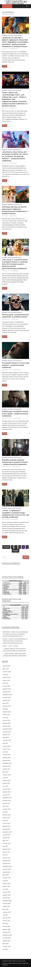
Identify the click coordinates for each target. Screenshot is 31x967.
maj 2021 (5, 846)
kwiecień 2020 (7, 883)
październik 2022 (7, 798)
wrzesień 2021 (6, 835)
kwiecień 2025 (7, 712)
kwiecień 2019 (6, 918)
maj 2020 (5, 881)
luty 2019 (5, 923)
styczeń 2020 (6, 892)
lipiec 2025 (6, 703)
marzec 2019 (6, 921)
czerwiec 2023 (7, 775)
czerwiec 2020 (7, 878)
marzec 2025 (6, 715)
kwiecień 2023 (6, 780)
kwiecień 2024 (7, 746)
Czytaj (4, 66)
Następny (15, 551)
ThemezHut (5, 965)
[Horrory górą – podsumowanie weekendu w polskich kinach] (15, 302)
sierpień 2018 (6, 941)
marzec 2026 (6, 680)
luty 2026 (5, 683)
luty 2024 (5, 752)
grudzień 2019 (6, 895)
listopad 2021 (6, 829)
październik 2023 (7, 763)
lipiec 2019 (5, 909)
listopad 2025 (6, 692)
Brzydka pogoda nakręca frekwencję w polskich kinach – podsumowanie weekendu (15, 462)
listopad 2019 (6, 898)
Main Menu (8, 6)
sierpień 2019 (6, 906)
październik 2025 (7, 695)
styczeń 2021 (6, 858)
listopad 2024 (6, 726)
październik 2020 (7, 866)
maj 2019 (5, 915)
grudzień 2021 (6, 826)
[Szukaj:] (15, 557)
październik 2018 (7, 935)
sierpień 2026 (6, 666)
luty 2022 (5, 820)
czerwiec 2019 (6, 912)
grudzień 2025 (7, 689)
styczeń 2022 (6, 823)
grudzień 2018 (6, 929)
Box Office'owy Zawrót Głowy (18, 961)
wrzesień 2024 (7, 732)
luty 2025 (5, 717)
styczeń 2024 (6, 755)
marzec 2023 (6, 783)
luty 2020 (5, 889)
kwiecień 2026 (7, 677)
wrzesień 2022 (7, 800)
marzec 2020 (6, 886)
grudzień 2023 (6, 757)
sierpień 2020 (6, 872)
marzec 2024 (6, 749)
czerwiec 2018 (6, 946)
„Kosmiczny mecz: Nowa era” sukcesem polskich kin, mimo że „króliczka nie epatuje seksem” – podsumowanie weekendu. (15, 156)
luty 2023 (5, 786)
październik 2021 (7, 832)
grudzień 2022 (7, 792)
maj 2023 (5, 778)
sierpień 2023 (6, 769)
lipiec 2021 (5, 840)
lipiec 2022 (6, 806)
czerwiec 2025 (7, 706)
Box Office (10, 36)
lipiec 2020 (6, 875)
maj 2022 (5, 812)
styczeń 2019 (6, 926)
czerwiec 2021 (6, 843)
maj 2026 (5, 675)
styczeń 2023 (6, 789)
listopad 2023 (6, 760)
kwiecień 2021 (6, 849)
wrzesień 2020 (7, 869)
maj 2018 (5, 949)
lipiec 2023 (6, 772)
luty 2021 (5, 855)
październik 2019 (7, 901)
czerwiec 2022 (7, 809)
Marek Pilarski (14, 49)
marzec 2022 (6, 818)
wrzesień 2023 (7, 766)
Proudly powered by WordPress (9, 963)
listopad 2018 (6, 932)
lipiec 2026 (6, 669)
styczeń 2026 (6, 686)
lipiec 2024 (6, 737)
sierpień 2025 (6, 700)
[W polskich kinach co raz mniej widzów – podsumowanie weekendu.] (15, 351)
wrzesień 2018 (6, 938)
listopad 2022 (6, 795)
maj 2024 (5, 743)
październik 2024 (7, 729)
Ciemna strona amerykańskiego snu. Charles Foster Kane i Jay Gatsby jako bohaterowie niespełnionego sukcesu (15, 634)
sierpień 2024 (6, 735)
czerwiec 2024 (7, 740)
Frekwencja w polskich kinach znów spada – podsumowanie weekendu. (15, 413)
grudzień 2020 (7, 861)
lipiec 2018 (5, 944)
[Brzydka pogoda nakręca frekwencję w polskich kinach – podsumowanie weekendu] (15, 448)
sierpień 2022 (6, 803)
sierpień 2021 (6, 838)
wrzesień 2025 (7, 697)
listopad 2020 (6, 863)
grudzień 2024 (7, 723)
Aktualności (4, 36)
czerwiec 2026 (7, 672)
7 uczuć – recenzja (13, 646)
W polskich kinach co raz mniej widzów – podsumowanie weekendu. (15, 365)
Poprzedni (6, 547)
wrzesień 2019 (6, 903)
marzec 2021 (6, 852)
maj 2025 (5, 709)
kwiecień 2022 (7, 815)
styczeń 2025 (6, 720)
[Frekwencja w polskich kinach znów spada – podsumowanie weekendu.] (15, 399)
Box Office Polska (17, 36)
